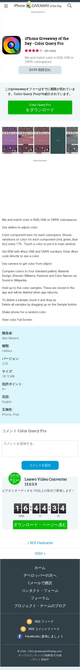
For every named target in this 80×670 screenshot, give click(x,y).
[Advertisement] (40, 24)
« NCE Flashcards (40, 543)
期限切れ (40, 70)
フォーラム (40, 598)
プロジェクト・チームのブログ (40, 606)
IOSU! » (40, 553)
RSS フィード (44, 621)
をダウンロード (40, 107)
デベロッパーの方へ (40, 575)
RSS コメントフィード (44, 629)
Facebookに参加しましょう (44, 636)
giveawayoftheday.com (48, 651)
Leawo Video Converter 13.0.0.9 (46, 482)
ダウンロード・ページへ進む (40, 524)
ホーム (40, 568)
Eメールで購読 (40, 583)
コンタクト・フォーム (40, 590)
